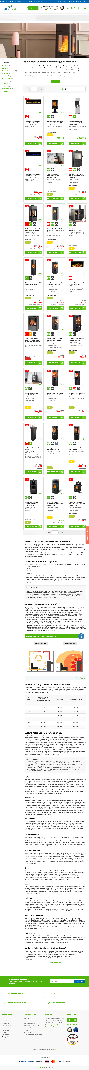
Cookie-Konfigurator (29, 1028)
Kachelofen (6, 83)
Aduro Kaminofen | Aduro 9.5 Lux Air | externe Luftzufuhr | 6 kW (77, 395)
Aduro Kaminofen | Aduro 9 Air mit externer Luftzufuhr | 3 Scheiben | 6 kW (55, 284)
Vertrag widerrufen (7, 1037)
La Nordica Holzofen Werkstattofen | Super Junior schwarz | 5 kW (55, 503)
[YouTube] (74, 1020)
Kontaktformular (50, 1027)
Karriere (4, 1039)
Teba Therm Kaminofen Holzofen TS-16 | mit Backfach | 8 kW (33, 395)
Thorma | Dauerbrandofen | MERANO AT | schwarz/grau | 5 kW (55, 230)
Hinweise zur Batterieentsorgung (33, 1034)
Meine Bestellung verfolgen (31, 1025)
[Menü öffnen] (85, 8)
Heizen (10, 18)
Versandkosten (6, 1025)
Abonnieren (79, 981)
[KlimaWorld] (77, 1038)
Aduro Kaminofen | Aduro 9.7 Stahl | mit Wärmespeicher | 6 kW (33, 284)
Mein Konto (27, 1018)
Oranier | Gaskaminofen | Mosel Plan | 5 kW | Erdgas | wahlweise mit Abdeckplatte (33, 340)
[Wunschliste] (75, 8)
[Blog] (68, 8)
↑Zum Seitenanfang (55, 962)
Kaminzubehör (7, 81)
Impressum (5, 1032)
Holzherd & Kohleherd (9, 71)
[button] (62, 89)
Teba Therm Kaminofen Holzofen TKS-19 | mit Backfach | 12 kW (31, 503)
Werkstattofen (7, 76)
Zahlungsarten (6, 1028)
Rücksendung (27, 1032)
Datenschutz (5, 1030)
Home (4, 18)
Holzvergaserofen (8, 78)
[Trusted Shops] (62, 8)
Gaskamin (6, 68)
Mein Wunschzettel (29, 1023)
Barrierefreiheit (6, 1034)
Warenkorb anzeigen (29, 1021)
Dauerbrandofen (7, 88)
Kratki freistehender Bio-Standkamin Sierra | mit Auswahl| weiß (75, 123)
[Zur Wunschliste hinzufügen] (40, 112)
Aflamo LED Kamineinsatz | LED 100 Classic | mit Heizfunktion (76, 284)
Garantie (26, 1030)
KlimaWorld (40, 1067)
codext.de (53, 1067)
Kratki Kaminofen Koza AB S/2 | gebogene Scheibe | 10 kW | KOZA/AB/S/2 (77, 175)
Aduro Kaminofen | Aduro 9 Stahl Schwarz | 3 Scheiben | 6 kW (55, 340)
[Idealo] (75, 1029)
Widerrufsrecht (6, 1021)
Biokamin (6, 86)
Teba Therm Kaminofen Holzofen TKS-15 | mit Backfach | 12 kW (53, 175)
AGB (3, 1018)
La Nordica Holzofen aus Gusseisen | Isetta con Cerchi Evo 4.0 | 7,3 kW (77, 503)
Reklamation (5, 1023)
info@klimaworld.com (55, 1025)
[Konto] (72, 8)
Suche (34, 8)
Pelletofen (6, 73)
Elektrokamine (7, 91)
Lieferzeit (54, 1049)
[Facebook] (69, 1020)
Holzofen (6, 66)
